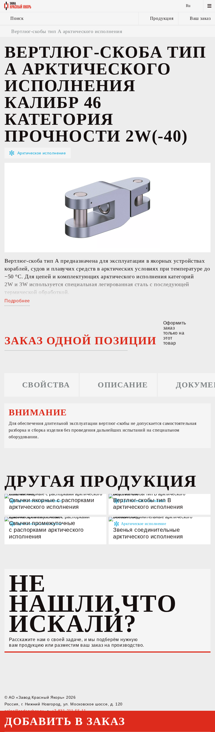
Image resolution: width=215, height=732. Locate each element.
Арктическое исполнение (41, 153)
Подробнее (17, 300)
